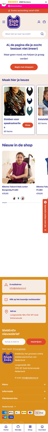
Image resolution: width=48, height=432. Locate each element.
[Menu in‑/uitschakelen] (3, 22)
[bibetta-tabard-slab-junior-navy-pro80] (14, 198)
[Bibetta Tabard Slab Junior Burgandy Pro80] (18, 167)
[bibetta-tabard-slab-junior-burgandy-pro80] (23, 198)
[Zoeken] (42, 34)
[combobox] (24, 34)
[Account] (39, 22)
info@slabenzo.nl (18, 288)
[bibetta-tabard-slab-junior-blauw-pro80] (18, 198)
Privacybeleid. (19, 349)
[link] (29, 91)
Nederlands (7, 406)
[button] (45, 216)
